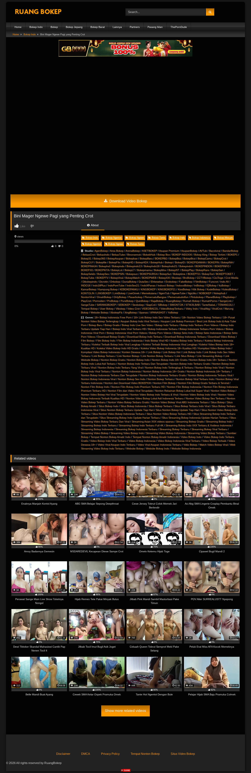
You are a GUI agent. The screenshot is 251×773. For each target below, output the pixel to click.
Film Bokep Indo (105, 340)
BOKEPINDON (203, 266)
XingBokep (130, 312)
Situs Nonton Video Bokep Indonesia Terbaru (118, 413)
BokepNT (173, 270)
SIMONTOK (176, 304)
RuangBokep (173, 300)
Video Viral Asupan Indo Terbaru (116, 444)
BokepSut (165, 273)
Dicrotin (103, 281)
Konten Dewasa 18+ (134, 352)
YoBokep (173, 312)
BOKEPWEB (149, 277)
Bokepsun (132, 273)
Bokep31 (86, 258)
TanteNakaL (209, 304)
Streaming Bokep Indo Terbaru (99, 425)
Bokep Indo (36, 27)
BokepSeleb (88, 273)
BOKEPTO (194, 273)
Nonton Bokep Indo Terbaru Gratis (190, 363)
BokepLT (130, 270)
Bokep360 (99, 258)
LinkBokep (119, 293)
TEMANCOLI (225, 304)
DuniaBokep (129, 281)
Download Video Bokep (127, 201)
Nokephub (219, 293)
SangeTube (87, 304)
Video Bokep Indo (191, 437)
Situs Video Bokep (183, 753)
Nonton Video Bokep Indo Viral (198, 394)
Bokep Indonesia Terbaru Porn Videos (202, 329)
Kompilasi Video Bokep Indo (214, 348)
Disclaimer (63, 753)
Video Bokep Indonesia (142, 440)
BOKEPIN (213, 262)
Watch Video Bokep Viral (213, 444)
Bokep (54, 27)
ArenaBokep (133, 250)
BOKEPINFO (221, 266)
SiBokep (162, 304)
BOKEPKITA (102, 270)
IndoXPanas (148, 285)
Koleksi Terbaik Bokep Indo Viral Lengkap (116, 344)
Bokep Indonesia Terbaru (162, 329)
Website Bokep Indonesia (186, 448)
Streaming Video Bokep (94, 433)
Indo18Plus (99, 285)
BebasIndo (103, 254)
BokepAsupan (115, 258)
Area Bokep (116, 250)
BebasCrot (89, 254)
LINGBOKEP (103, 293)
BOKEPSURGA (148, 273)
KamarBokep (88, 289)
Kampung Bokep (108, 289)
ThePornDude (179, 27)
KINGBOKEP (148, 289)
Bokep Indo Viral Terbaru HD (129, 329)
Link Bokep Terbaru (103, 356)
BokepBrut (189, 258)
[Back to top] (240, 762)
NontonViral (88, 297)
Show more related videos (125, 711)
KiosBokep (184, 289)
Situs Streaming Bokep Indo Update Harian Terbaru (130, 417)
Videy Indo (192, 308)
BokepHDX (142, 262)
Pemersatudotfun (178, 297)
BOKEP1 (232, 254)
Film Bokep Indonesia (130, 340)
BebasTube (118, 254)
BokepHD (127, 262)
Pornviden (99, 300)
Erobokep (171, 281)
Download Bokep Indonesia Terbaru (185, 336)
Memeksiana (149, 293)
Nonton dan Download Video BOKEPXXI (127, 383)
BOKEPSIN (117, 273)
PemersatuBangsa (155, 297)
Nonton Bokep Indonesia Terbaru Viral (210, 375)
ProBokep (113, 300)
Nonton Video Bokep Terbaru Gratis (128, 402)
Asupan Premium (169, 250)
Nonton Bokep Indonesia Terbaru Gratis (163, 375)
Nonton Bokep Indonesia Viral (98, 379)
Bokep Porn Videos (160, 332)
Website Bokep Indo (157, 448)
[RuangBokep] (38, 12)
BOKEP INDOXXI (182, 254)
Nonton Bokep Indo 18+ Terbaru (208, 359)
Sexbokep (138, 304)
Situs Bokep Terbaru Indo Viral (192, 406)
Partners (135, 27)
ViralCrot (217, 308)
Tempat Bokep (89, 308)
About (94, 225)
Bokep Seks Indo (183, 332)
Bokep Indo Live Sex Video (137, 325)
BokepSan (217, 270)
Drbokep (115, 281)
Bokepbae (132, 258)
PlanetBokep (213, 297)
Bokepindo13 (134, 266)
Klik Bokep (198, 289)
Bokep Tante (158, 237)
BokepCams (205, 258)
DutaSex (144, 281)
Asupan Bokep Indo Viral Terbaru (140, 321)
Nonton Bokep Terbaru (161, 379)
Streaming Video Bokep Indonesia (166, 433)
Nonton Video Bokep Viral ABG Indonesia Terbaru (180, 402)
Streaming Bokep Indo (219, 421)
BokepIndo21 (169, 266)
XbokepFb (116, 312)
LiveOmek (133, 293)
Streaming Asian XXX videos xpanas (153, 421)
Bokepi (169, 262)
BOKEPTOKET (224, 273)
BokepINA (227, 262)
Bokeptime (179, 273)
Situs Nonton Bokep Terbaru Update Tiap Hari (127, 410)
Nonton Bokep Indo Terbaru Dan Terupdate (143, 363)
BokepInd (104, 266)
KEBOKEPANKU (129, 289)
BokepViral (117, 277)
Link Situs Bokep (185, 356)
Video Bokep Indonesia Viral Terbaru (179, 440)
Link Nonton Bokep (128, 356)
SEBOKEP (124, 304)
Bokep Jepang (74, 27)
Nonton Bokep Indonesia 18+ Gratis (163, 371)
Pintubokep (197, 297)
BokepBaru (146, 258)
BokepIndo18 (151, 266)
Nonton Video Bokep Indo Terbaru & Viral (154, 394)
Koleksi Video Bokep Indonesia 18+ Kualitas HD (168, 348)
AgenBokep (101, 250)
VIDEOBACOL (150, 308)
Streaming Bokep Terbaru (174, 429)
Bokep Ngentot (113, 237)
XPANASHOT (158, 312)
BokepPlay (188, 270)
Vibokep (120, 308)
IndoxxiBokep (184, 285)
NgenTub (164, 293)
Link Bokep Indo (192, 352)
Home (18, 27)
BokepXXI (164, 277)
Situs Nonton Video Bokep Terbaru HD (169, 413)
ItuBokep (224, 285)
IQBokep (211, 285)
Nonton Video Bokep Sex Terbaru (205, 398)
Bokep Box (163, 254)
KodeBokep (213, 289)
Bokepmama (144, 270)
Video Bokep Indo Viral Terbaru (108, 440)
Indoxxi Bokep (166, 285)
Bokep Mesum (225, 237)
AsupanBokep (189, 250)
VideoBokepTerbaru (171, 308)
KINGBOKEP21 (167, 289)
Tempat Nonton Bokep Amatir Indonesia (156, 437)
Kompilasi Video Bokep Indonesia (100, 352)
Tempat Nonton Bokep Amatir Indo (110, 437)
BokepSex (103, 273)
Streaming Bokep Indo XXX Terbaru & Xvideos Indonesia (198, 425)
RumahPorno (209, 300)
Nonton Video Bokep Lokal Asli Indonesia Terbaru (155, 398)
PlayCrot (86, 300)
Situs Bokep (218, 402)
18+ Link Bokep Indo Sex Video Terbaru (157, 317)
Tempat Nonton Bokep (145, 753)
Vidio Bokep (190, 444)
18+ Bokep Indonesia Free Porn (113, 317)
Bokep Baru (95, 325)
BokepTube (87, 277)
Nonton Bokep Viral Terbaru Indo (195, 379)
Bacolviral (214, 250)
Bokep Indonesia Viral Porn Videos (127, 332)
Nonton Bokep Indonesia (126, 371)
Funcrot (213, 281)
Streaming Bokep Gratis (190, 421)
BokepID (180, 262)
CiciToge (218, 277)
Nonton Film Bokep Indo (95, 386)
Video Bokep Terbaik (214, 440)
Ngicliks (192, 293)
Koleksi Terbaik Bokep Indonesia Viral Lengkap (170, 344)
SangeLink (225, 300)
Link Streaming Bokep (209, 356)
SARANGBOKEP (106, 304)
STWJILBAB (193, 304)
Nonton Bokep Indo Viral (209, 367)
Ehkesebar (157, 281)
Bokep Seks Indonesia (208, 332)
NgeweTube (179, 293)
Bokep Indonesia (201, 237)
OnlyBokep (120, 297)
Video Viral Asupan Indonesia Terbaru (159, 444)
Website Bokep (99, 312)
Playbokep (229, 297)
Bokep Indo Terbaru (166, 325)
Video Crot (133, 308)
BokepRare (202, 270)
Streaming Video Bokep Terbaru (206, 433)
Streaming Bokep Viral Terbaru (209, 429)
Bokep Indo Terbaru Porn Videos (199, 325)
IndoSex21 (133, 285)
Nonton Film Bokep (164, 383)
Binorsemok (134, 254)
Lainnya (117, 27)
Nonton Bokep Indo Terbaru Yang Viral (120, 367)
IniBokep (199, 285)
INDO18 (85, 285)
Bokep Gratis (112, 325)
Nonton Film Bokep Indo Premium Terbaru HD (138, 386)
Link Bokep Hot (171, 352)
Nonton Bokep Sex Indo (131, 379)
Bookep (176, 277)
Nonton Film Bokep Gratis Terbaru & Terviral (203, 383)
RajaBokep (157, 300)
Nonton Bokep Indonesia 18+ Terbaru (208, 371)
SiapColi (151, 304)
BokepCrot (220, 258)
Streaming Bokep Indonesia (97, 429)
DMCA (85, 753)
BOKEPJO (87, 270)
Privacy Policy (110, 753)
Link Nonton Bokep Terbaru (157, 356)
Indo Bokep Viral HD (156, 340)
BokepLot (116, 270)
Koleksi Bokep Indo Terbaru (186, 340)
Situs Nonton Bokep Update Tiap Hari (177, 410)
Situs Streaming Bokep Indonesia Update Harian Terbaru (195, 417)
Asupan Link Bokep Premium (178, 321)
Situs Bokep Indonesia (133, 406)
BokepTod (208, 273)
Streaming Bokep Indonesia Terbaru (136, 429)
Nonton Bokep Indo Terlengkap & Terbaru (169, 367)
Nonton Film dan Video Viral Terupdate (130, 390)
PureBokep (127, 300)
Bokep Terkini (217, 254)
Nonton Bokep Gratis (113, 359)
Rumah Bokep (191, 300)
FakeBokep (185, 281)
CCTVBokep (204, 277)
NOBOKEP (205, 293)
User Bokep (107, 308)
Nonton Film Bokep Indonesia (184, 386)
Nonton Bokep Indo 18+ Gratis (169, 359)
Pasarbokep (135, 297)
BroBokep (189, 277)
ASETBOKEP (149, 250)
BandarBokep (230, 250)
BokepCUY (87, 262)
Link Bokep (154, 352)
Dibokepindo (90, 281)
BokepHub (156, 262)
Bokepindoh (186, 266)
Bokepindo (118, 266)
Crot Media (231, 277)
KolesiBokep (229, 289)
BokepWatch (132, 277)
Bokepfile (101, 262)
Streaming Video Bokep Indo (127, 433)
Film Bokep (87, 340)
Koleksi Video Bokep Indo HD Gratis (118, 348)
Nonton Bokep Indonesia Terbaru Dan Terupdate (109, 375)
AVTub (203, 250)
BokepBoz (175, 258)
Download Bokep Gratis (111, 336)
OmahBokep (104, 297)
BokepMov (160, 270)
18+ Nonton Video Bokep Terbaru (201, 317)
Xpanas (143, 312)
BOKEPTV (102, 277)
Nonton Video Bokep (223, 390)
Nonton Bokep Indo (138, 359)
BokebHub (149, 254)
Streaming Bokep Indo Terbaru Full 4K (141, 425)
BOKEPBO (161, 258)
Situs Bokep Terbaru (160, 406)
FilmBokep (200, 281)
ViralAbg (205, 308)
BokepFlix (114, 262)
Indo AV (224, 281)
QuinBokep (142, 300)
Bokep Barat (97, 27)
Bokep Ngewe (136, 237)
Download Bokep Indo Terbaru (144, 336)
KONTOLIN (87, 293)
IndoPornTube (116, 285)
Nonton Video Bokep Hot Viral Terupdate (104, 394)
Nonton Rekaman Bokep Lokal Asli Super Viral (182, 390)
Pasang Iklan (155, 27)
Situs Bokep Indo (108, 406)
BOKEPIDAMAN (196, 262)
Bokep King (200, 254)
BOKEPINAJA (89, 266)
